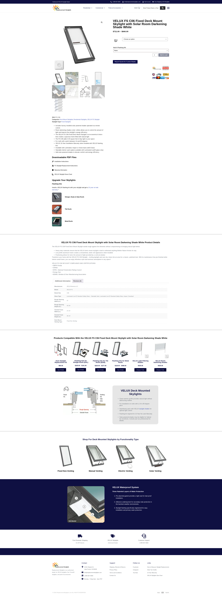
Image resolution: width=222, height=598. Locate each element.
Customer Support (144, 540)
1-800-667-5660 (143, 543)
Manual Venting (96, 471)
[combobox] (151, 8)
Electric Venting (125, 471)
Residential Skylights (80, 119)
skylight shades (144, 409)
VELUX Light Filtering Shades (140, 361)
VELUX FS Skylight (93, 119)
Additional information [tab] (63, 281)
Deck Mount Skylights (66, 119)
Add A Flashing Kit (119, 47)
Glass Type (116, 40)
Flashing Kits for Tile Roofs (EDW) (100, 361)
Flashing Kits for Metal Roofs (120, 361)
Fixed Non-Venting (66, 471)
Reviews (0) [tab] (77, 281)
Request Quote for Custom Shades (125, 61)
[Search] (162, 8)
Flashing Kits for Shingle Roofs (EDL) (80, 361)
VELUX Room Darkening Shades (160, 361)
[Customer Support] (144, 536)
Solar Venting (155, 471)
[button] (101, 22)
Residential (86, 8)
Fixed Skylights (66, 121)
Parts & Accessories (114, 8)
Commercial (99, 8)
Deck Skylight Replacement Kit (61, 361)
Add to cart (164, 55)
